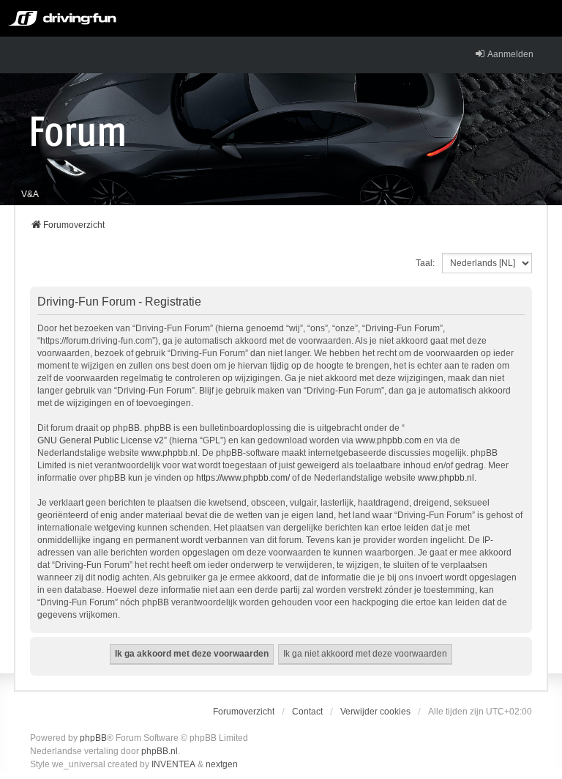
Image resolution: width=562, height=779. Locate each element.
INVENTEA (173, 764)
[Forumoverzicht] (77, 130)
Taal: (425, 263)
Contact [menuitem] (307, 711)
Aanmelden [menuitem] (510, 54)
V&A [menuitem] (30, 194)
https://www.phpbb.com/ (243, 478)
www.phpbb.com (389, 440)
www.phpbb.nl (169, 453)
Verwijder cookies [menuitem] (375, 711)
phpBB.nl (159, 751)
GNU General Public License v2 (100, 440)
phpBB (93, 738)
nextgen (222, 764)
